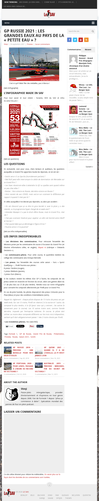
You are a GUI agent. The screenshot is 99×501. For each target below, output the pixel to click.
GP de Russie (25, 334)
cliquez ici (42, 247)
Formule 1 (13, 334)
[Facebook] (69, 40)
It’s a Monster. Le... (66, 2)
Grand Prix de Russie (42, 334)
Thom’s (68, 498)
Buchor (41, 495)
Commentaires (74, 50)
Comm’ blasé (49, 2)
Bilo (32, 495)
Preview (30, 44)
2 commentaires (9, 374)
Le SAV (25, 492)
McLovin (76, 495)
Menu (7, 23)
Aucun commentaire (42, 44)
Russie (14, 337)
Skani (50, 498)
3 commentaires (41, 374)
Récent (88, 50)
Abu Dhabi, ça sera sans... (30, 2)
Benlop (23, 495)
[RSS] (86, 40)
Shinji (6, 44)
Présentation (59, 334)
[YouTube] (81, 40)
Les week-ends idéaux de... (15, 6)
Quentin (87, 495)
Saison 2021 (24, 337)
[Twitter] (75, 40)
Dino (50, 495)
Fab (57, 495)
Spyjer (59, 498)
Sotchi (33, 337)
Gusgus (65, 495)
